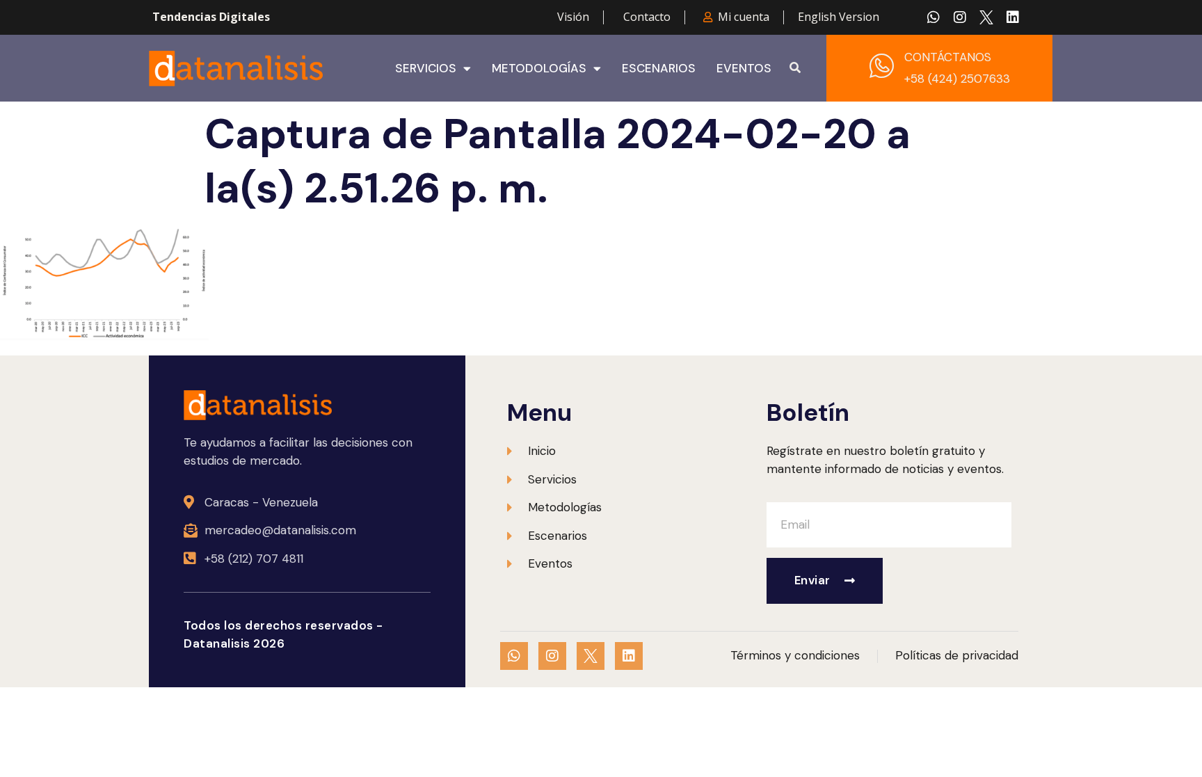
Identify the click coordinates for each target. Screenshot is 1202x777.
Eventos (743, 68)
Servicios (425, 68)
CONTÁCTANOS (947, 57)
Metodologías (539, 68)
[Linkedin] (1013, 17)
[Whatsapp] (933, 17)
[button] (795, 68)
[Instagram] (960, 17)
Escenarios (659, 68)
